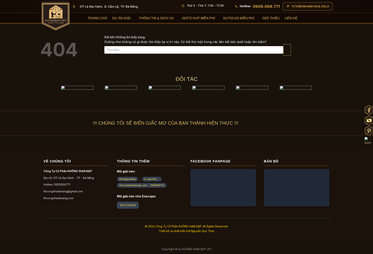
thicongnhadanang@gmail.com (63, 191)
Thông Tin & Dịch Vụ (156, 18)
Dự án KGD (121, 18)
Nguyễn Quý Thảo (202, 231)
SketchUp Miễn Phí (198, 18)
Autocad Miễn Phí (238, 18)
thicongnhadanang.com (58, 198)
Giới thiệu (271, 18)
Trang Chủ (97, 18)
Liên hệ (291, 18)
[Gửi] (287, 50)
